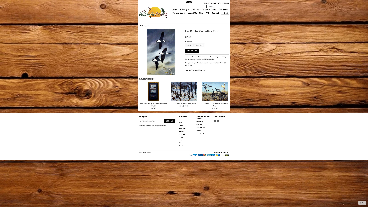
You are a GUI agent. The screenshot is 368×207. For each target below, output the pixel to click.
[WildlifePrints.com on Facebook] (218, 121)
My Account (226, 3)
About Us (192, 13)
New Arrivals (179, 13)
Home (175, 10)
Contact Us (199, 130)
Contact (215, 13)
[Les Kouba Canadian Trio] (161, 52)
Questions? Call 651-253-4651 (212, 3)
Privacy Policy (199, 124)
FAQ (207, 13)
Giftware (195, 10)
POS (215, 152)
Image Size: (188, 42)
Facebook (215, 121)
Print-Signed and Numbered (197, 70)
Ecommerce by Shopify (223, 152)
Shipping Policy (200, 133)
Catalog (184, 10)
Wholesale (224, 10)
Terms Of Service (200, 127)
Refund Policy (199, 121)
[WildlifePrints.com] (153, 13)
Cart (226, 13)
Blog (201, 13)
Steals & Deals (210, 10)
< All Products (143, 26)
